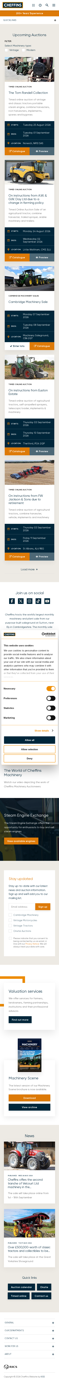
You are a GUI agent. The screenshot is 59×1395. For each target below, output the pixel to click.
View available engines (21, 841)
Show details (42, 730)
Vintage (14, 50)
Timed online (18, 1295)
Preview (43, 151)
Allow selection (29, 749)
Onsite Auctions (22, 931)
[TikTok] (38, 601)
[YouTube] (47, 601)
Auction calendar (21, 1287)
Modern (31, 50)
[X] (21, 601)
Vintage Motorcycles (25, 920)
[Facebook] (12, 601)
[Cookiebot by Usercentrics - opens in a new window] (42, 634)
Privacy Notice (32, 944)
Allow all (29, 740)
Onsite (44, 1287)
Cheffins (13, 5)
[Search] (47, 5)
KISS (43, 1377)
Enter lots (18, 346)
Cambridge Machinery (26, 915)
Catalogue (18, 151)
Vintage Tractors (23, 925)
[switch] (50, 698)
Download (29, 1097)
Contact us (41, 1295)
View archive (29, 1107)
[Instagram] (29, 601)
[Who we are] (40, 5)
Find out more (20, 1019)
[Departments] (33, 5)
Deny (29, 758)
